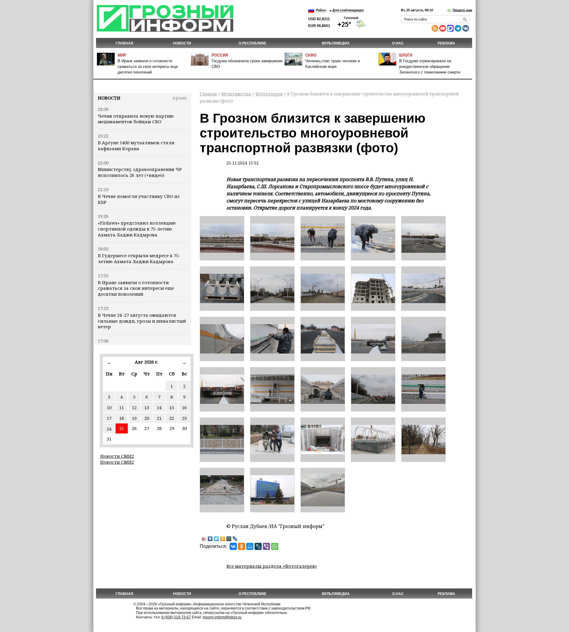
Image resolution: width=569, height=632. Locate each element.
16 (184, 407)
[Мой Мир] (229, 539)
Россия (220, 55)
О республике (252, 43)
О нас (398, 43)
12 (134, 407)
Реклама (446, 43)
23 (184, 418)
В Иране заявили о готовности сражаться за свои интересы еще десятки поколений (148, 66)
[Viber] (266, 546)
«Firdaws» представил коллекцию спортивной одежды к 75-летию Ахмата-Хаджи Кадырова (137, 229)
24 (109, 429)
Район (321, 10)
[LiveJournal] (235, 539)
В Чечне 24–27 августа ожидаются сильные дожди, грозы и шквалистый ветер (142, 321)
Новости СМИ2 (117, 456)
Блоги (405, 55)
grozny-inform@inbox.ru (222, 617)
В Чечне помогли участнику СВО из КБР (139, 199)
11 (121, 407)
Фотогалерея (269, 94)
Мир (122, 55)
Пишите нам (462, 10)
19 (134, 418)
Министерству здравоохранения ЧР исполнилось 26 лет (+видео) (140, 172)
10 (109, 407)
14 (159, 407)
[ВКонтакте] (210, 539)
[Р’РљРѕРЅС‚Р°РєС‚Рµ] (233, 546)
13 (146, 407)
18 (121, 418)
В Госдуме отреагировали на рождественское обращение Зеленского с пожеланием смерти (429, 66)
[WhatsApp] (274, 546)
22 (171, 418)
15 (171, 407)
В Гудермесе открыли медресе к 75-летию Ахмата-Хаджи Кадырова (139, 258)
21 (159, 418)
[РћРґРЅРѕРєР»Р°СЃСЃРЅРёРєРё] (241, 546)
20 (146, 418)
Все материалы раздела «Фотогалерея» (271, 566)
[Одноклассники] (223, 539)
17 (109, 418)
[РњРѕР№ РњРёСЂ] (249, 546)
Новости (109, 98)
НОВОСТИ (182, 43)
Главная (124, 43)
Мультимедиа (336, 43)
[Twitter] (216, 539)
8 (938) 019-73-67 (176, 617)
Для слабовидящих (348, 10)
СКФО (311, 55)
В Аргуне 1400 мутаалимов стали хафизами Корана (136, 145)
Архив (179, 98)
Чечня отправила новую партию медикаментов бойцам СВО (136, 119)
